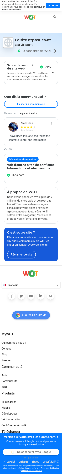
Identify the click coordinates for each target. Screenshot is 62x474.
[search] (55, 17)
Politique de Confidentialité (31, 471)
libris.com (18, 175)
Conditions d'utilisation (50, 468)
